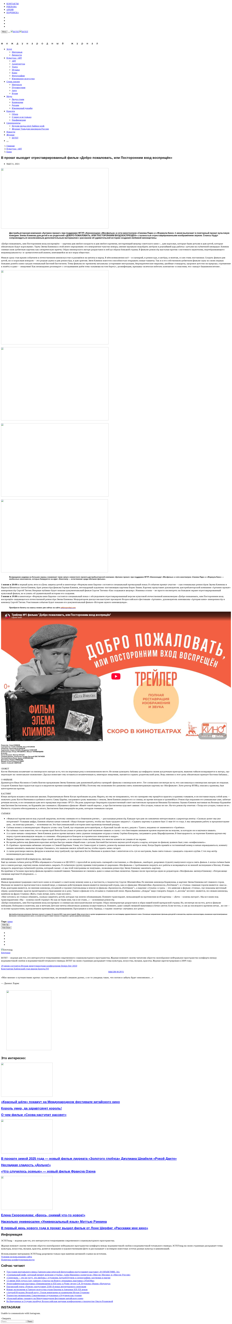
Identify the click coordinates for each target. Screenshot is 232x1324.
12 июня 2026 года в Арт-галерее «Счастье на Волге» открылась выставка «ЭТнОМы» (50, 1280)
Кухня (15, 93)
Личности (17, 54)
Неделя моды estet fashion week (28, 125)
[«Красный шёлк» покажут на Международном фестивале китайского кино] (27, 1095)
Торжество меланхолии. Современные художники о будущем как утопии (44, 1295)
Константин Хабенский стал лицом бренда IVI (25, 968)
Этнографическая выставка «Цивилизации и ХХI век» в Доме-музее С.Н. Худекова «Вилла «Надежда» (58, 1283)
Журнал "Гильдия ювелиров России (30, 128)
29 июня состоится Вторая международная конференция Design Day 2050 (39, 965)
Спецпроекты (13, 122)
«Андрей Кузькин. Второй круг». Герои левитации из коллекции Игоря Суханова (47, 1292)
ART (14, 60)
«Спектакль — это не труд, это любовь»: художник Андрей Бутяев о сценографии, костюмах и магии (58, 1277)
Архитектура (18, 63)
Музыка (16, 69)
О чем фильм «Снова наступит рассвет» (33, 1115)
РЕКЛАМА (11, 6)
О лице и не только (21, 117)
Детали (15, 105)
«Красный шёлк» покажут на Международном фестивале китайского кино (60, 1102)
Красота (10, 111)
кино (10, 921)
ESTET (15, 137)
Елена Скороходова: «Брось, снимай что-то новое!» (43, 1215)
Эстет (9, 49)
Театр (15, 66)
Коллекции (17, 102)
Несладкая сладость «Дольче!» (26, 1165)
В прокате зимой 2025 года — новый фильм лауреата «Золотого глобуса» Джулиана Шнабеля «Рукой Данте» (89, 1158)
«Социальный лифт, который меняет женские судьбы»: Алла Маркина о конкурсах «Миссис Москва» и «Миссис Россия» (68, 1274)
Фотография (18, 75)
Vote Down (6, 928)
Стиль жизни (13, 81)
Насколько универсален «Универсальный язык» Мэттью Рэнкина (54, 1221)
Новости (10, 131)
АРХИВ (10, 9)
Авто (14, 90)
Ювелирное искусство (23, 78)
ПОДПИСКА (12, 12)
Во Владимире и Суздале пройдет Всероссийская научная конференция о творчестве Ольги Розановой (59, 1301)
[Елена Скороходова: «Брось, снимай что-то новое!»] (27, 1209)
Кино (14, 72)
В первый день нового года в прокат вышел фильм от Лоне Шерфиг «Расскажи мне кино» (74, 1228)
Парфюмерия (19, 120)
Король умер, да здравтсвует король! (31, 1108)
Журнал (10, 134)
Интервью (17, 52)
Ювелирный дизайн (22, 108)
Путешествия (18, 87)
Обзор (15, 114)
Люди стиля (18, 99)
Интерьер (17, 84)
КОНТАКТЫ (12, 3)
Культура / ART (14, 57)
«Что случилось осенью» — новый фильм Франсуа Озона (48, 1171)
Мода (9, 96)
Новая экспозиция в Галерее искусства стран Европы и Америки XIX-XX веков (47, 1289)
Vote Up (5, 925)
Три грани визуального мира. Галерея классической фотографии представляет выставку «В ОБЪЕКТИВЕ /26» (63, 1271)
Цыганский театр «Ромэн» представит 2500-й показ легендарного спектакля (46, 1286)
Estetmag (5, 952)
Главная (10, 145)
